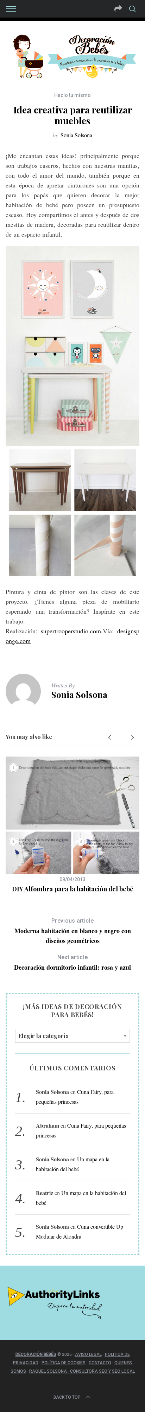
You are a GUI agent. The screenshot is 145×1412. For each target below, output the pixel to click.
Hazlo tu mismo (72, 95)
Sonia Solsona (76, 135)
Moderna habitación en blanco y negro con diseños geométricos (72, 931)
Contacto (100, 1362)
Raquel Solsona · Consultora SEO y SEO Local (82, 1371)
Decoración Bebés (35, 1354)
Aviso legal (88, 1354)
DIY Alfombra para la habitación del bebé (72, 889)
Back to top (67, 1397)
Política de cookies (64, 1362)
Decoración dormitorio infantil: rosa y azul (72, 963)
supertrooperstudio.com (71, 631)
